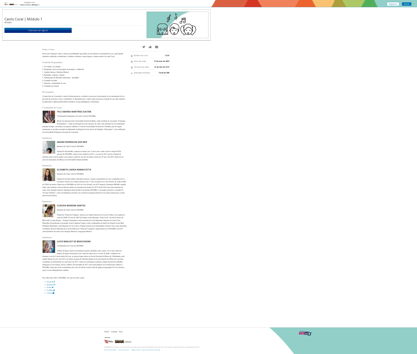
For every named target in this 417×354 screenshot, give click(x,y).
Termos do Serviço (123, 350)
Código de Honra (136, 350)
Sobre (106, 331)
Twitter (49, 287)
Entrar (406, 4)
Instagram (50, 284)
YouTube (50, 290)
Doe (120, 331)
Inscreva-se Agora (38, 30)
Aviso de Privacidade (110, 350)
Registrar (393, 4)
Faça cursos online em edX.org (151, 350)
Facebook (50, 282)
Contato (50, 293)
